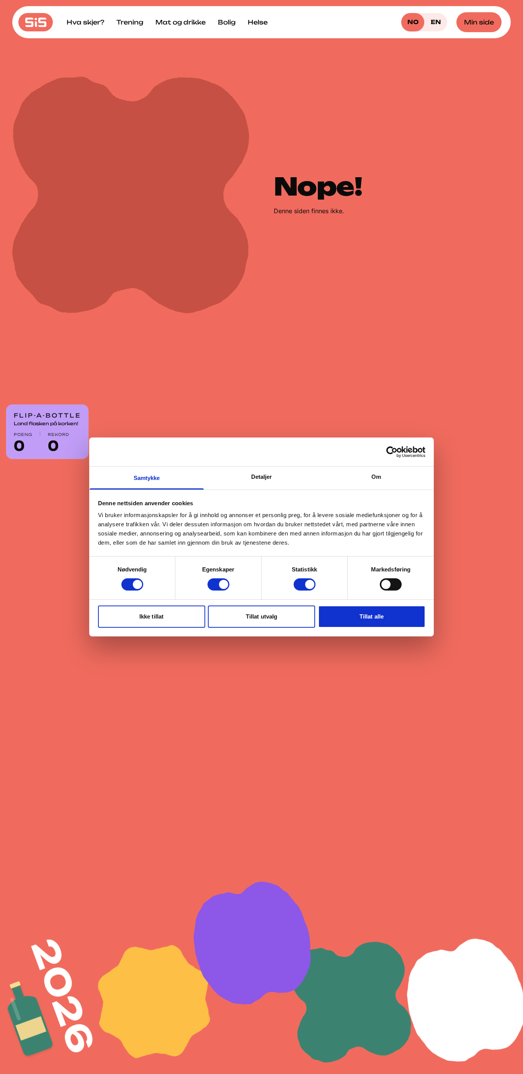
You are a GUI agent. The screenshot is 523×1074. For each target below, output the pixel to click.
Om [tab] (376, 476)
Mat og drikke (180, 22)
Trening (129, 22)
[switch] (218, 584)
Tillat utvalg (261, 616)
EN (436, 22)
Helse (258, 22)
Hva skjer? (85, 22)
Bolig (226, 22)
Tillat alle (372, 616)
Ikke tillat (151, 616)
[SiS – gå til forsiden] (35, 22)
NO (412, 22)
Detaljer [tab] (261, 476)
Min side (479, 22)
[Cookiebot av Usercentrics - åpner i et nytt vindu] (391, 451)
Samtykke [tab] (147, 478)
